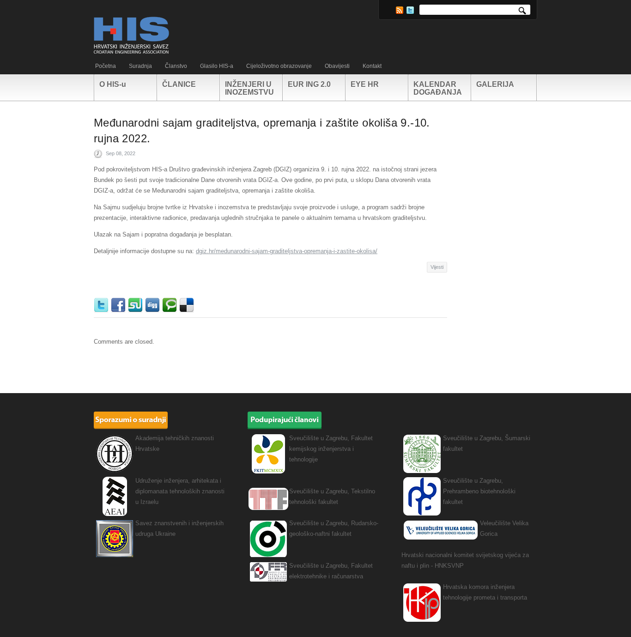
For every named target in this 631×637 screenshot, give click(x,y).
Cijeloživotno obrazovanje (279, 66)
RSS (399, 10)
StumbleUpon (136, 305)
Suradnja (140, 66)
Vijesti (437, 267)
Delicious (187, 305)
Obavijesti (337, 66)
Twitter (410, 10)
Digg (153, 305)
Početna (105, 66)
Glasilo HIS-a (216, 66)
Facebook (119, 305)
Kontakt (372, 66)
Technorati (170, 305)
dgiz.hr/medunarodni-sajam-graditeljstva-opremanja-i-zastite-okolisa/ (286, 251)
